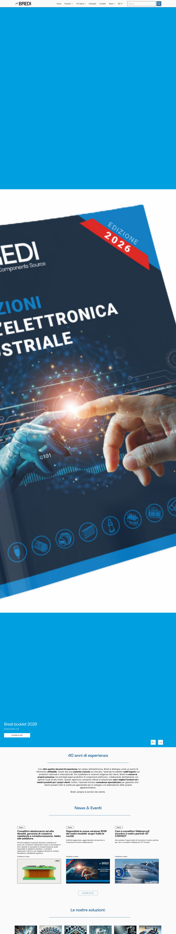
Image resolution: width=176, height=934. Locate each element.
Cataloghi (92, 4)
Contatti (102, 4)
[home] (23, 3)
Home (59, 4)
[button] (69, 3)
